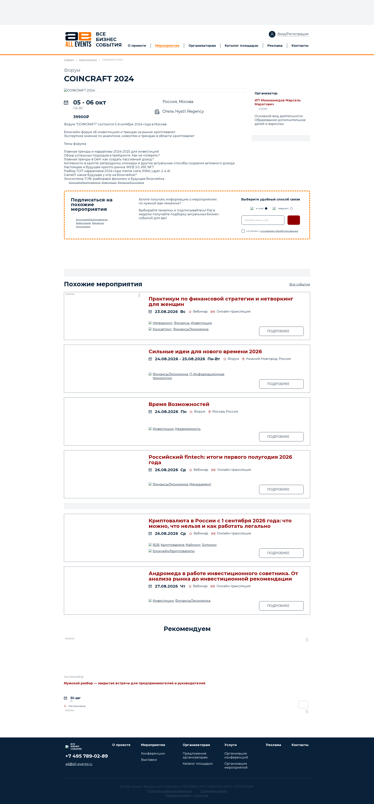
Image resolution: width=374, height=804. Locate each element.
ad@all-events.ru (78, 764)
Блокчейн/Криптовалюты (85, 182)
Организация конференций (236, 755)
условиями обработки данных (279, 230)
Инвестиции (109, 182)
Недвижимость (188, 429)
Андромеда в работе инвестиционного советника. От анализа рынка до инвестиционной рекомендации (223, 576)
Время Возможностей (179, 404)
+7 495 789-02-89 (86, 756)
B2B (156, 545)
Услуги (230, 745)
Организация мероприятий (236, 765)
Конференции (153, 753)
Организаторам (202, 45)
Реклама (274, 45)
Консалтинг (162, 329)
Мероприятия (167, 45)
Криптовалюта (172, 545)
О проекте (137, 45)
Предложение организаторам (195, 755)
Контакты (300, 45)
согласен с (272, 230)
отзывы (262, 108)
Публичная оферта (213, 791)
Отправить (294, 220)
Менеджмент (200, 484)
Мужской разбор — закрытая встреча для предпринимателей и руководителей (134, 683)
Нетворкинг (163, 323)
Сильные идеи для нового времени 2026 (205, 351)
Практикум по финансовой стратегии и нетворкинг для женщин (221, 301)
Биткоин (209, 545)
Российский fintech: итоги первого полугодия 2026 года (220, 459)
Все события (299, 284)
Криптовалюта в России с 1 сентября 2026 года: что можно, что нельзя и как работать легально (220, 523)
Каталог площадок (241, 45)
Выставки (149, 760)
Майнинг (193, 545)
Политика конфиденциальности (169, 791)
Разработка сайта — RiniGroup (187, 795)
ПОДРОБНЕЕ (278, 331)
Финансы (182, 323)
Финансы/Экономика (131, 182)
